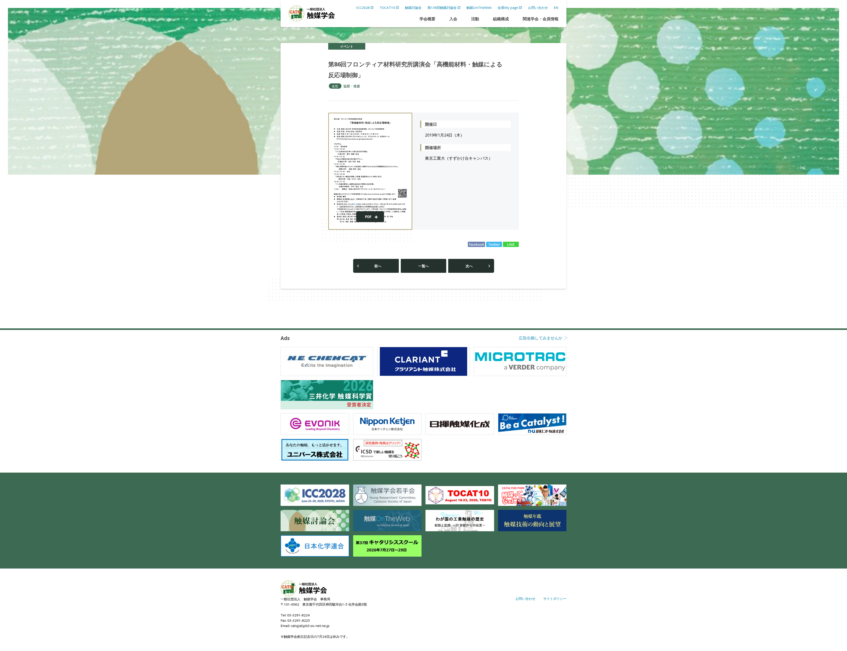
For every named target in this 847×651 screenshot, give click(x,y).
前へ (377, 266)
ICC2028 (363, 7)
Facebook (476, 244)
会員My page (508, 7)
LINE (511, 244)
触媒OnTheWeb (479, 7)
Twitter (494, 244)
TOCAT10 (387, 7)
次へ (469, 266)
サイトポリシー (554, 598)
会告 (335, 86)
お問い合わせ (538, 7)
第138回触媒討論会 (442, 7)
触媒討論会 (413, 7)
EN (556, 7)
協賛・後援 (351, 86)
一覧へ (423, 266)
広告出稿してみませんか (540, 338)
